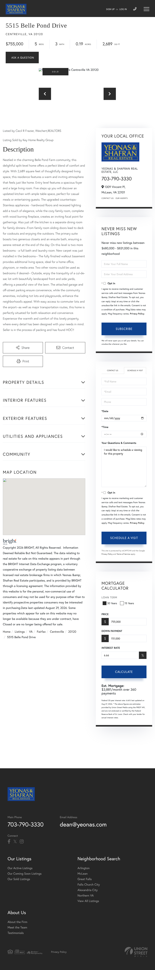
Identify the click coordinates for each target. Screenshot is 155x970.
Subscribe (124, 329)
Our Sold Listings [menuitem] (19, 879)
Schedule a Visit (135, 370)
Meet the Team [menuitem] (17, 927)
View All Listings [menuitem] (88, 901)
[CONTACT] (22, 57)
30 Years (112, 603)
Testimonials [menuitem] (16, 933)
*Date (105, 411)
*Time (105, 427)
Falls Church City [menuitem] (89, 885)
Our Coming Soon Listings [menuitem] (25, 874)
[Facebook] (9, 841)
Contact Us (108, 198)
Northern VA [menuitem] (86, 895)
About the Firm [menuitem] (17, 922)
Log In (123, 9)
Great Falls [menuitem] (85, 879)
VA (31, 632)
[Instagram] (22, 841)
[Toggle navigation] (146, 9)
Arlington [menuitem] (84, 868)
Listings (20, 632)
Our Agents (121, 198)
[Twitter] (15, 841)
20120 (72, 632)
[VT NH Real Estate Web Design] (136, 952)
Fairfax (41, 632)
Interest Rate (111, 647)
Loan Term (109, 597)
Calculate (124, 672)
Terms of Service (123, 554)
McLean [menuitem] (83, 874)
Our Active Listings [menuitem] (20, 868)
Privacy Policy (137, 313)
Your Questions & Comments (119, 443)
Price (105, 614)
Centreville (57, 632)
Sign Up (110, 9)
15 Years (129, 603)
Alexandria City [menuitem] (88, 890)
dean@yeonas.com (83, 824)
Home (6, 632)
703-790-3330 (117, 178)
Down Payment (112, 631)
